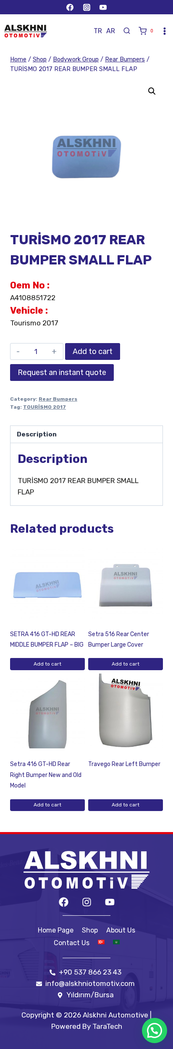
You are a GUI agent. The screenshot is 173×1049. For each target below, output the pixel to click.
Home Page (55, 930)
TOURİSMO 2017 (44, 407)
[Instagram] (86, 7)
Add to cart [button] (47, 664)
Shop (90, 930)
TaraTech (107, 1026)
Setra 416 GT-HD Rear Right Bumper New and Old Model (45, 775)
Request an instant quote (62, 372)
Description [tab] (37, 434)
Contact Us (71, 943)
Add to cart (93, 351)
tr (98, 31)
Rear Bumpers (58, 399)
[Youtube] (110, 902)
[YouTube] (103, 7)
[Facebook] (70, 7)
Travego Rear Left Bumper (124, 764)
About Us (120, 930)
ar (110, 31)
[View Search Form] (126, 31)
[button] (152, 91)
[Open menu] (164, 31)
